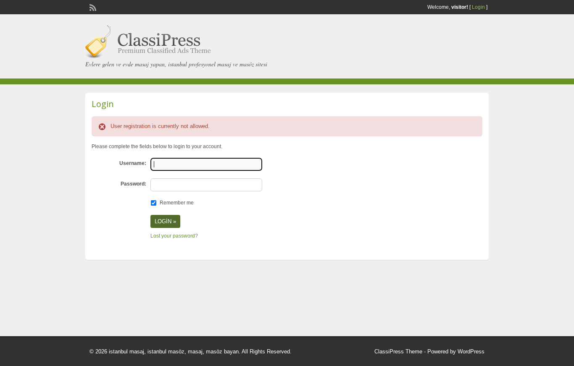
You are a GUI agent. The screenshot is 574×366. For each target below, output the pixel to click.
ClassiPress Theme (398, 351)
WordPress (471, 351)
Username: (132, 163)
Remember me (177, 203)
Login (478, 7)
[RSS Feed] (92, 6)
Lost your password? (174, 236)
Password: (133, 184)
